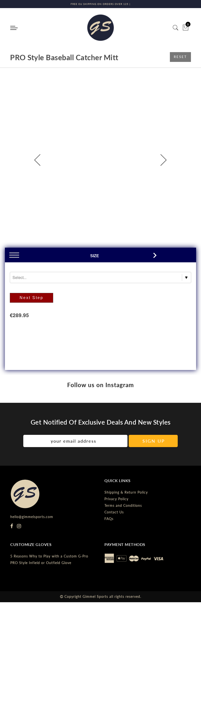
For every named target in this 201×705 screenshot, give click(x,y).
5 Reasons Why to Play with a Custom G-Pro (49, 556)
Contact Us (114, 512)
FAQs (108, 519)
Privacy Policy (116, 499)
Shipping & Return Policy (126, 492)
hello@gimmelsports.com (31, 517)
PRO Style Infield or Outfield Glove (40, 563)
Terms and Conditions (123, 505)
